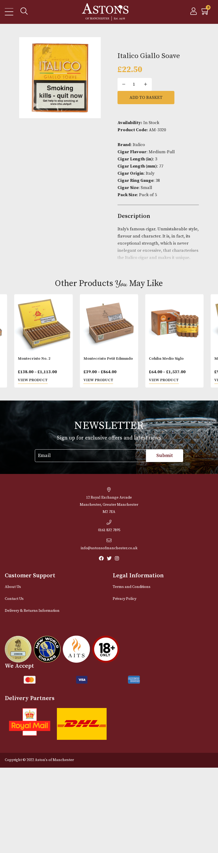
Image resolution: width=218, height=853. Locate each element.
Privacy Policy (124, 598)
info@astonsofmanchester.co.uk (109, 548)
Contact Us (14, 598)
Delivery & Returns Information (32, 610)
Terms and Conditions (131, 586)
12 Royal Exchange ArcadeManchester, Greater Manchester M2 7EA (109, 504)
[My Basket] (205, 12)
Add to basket (145, 97)
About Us (13, 586)
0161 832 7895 (109, 530)
